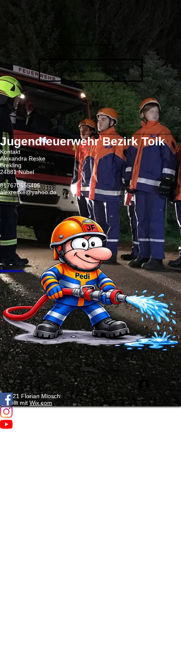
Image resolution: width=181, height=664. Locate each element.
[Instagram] (90, 411)
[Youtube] (90, 424)
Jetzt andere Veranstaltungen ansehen (91, 70)
